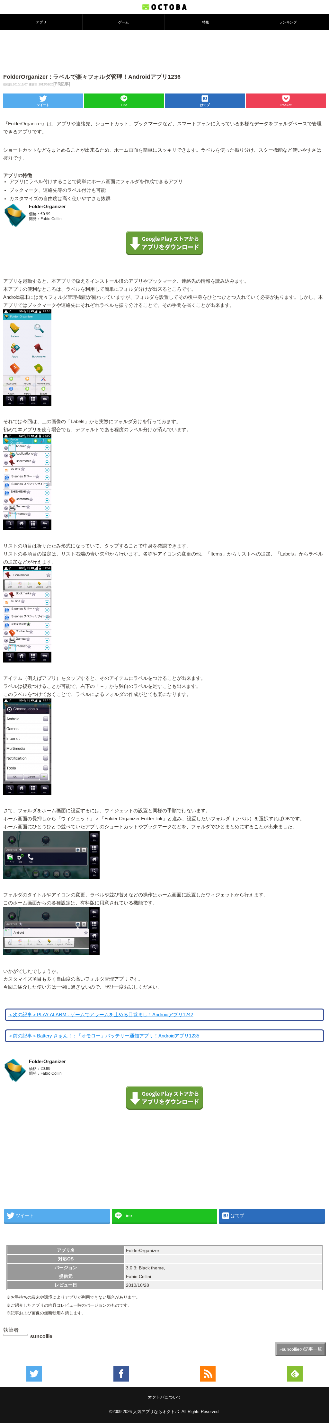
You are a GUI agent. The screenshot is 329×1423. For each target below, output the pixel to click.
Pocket (285, 105)
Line (124, 105)
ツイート (43, 105)
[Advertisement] (164, 51)
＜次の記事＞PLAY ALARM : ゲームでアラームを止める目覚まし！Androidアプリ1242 (100, 1014)
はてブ (205, 105)
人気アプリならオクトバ (156, 1411)
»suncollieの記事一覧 (300, 1349)
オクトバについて (164, 1397)
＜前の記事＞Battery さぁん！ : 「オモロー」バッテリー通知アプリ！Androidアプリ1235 (103, 1035)
